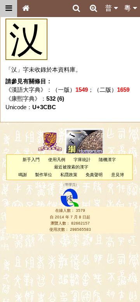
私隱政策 (68, 174)
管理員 (70, 185)
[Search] (76, 8)
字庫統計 (82, 159)
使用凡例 (56, 159)
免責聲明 (94, 174)
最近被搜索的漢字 (71, 167)
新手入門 (31, 159)
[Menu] (8, 8)
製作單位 (43, 174)
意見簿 (117, 174)
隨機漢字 (107, 159)
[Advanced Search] (93, 8)
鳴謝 (22, 174)
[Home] (25, 8)
